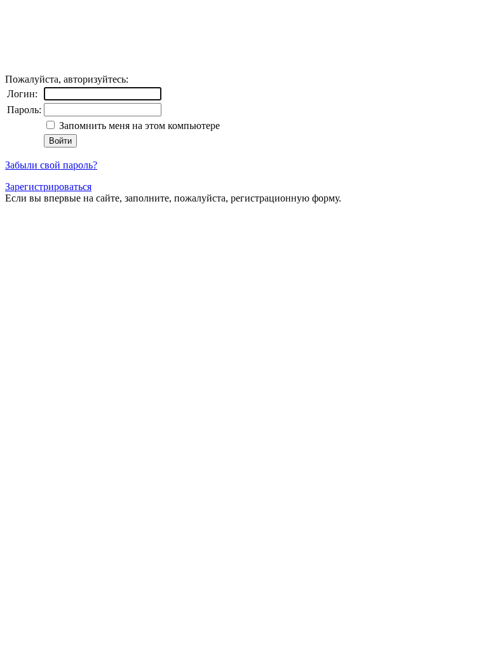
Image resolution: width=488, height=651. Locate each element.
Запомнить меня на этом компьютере (138, 125)
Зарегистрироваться (48, 186)
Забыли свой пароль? (51, 165)
